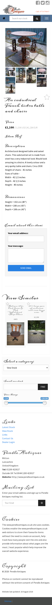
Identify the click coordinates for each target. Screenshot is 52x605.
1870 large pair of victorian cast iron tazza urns (36, 309)
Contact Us (7, 438)
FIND (43, 386)
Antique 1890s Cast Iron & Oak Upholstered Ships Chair (15, 310)
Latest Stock (8, 427)
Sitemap (7, 601)
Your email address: (18, 233)
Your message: (15, 245)
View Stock (7, 430)
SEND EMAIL (26, 268)
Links (4, 434)
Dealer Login (8, 442)
